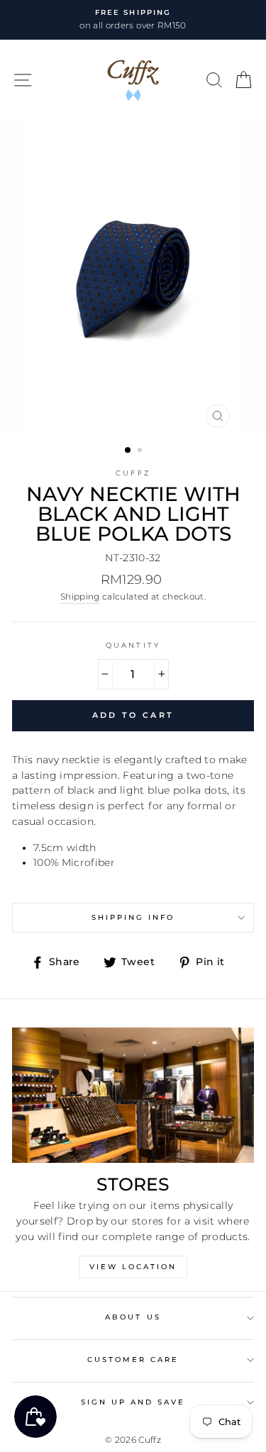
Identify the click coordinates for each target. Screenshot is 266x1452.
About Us (132, 1317)
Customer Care (133, 1359)
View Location (133, 1266)
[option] (133, 20)
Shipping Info (133, 917)
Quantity (133, 645)
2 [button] (141, 451)
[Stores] (133, 1096)
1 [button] (128, 450)
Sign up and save (133, 1402)
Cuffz (133, 473)
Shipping (80, 597)
